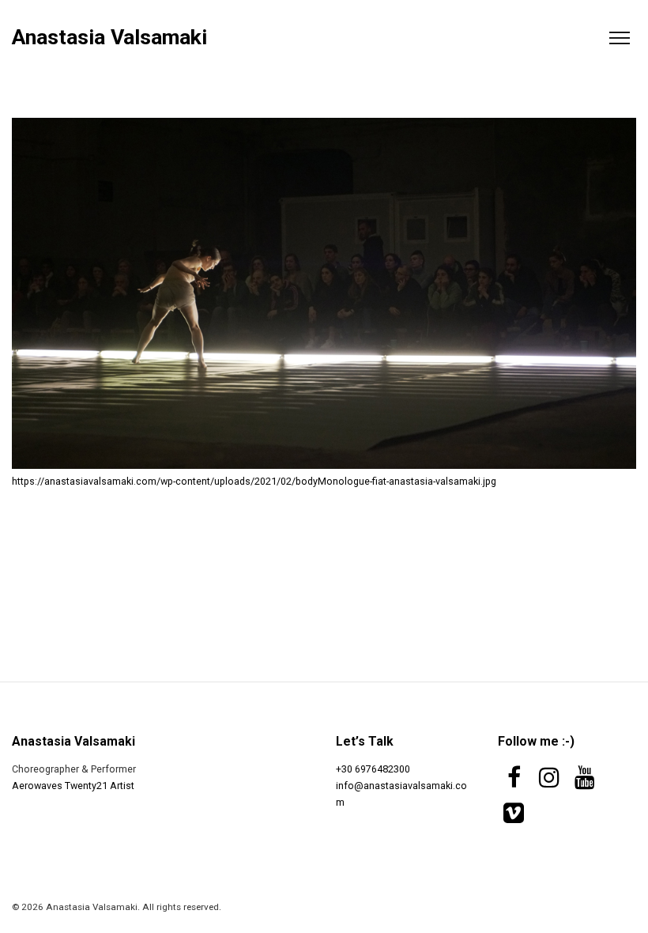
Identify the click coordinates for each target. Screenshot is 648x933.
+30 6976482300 (373, 769)
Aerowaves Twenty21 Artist (73, 785)
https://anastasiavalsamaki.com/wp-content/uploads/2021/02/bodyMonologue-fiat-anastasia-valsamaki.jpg (254, 481)
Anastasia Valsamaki (109, 37)
